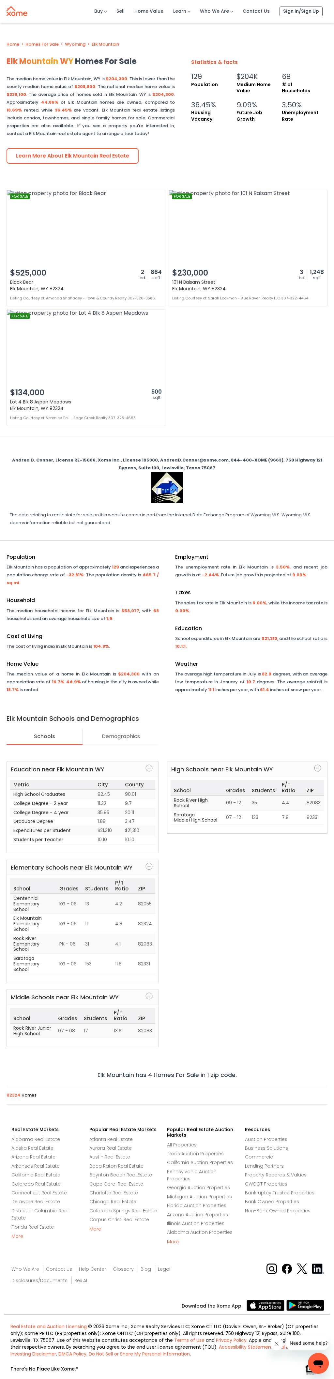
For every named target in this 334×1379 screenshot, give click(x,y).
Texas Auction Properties (195, 1153)
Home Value (148, 11)
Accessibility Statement (246, 1347)
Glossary (123, 1269)
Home (13, 44)
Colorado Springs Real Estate (123, 1210)
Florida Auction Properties (196, 1205)
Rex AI (80, 1280)
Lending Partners (264, 1166)
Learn (179, 11)
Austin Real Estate (109, 1157)
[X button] (302, 1268)
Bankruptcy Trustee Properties (279, 1193)
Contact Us (256, 11)
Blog (146, 1269)
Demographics (121, 736)
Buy (98, 11)
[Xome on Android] (305, 1304)
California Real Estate (35, 1175)
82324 (14, 1095)
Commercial (259, 1157)
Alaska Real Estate (32, 1148)
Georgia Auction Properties (198, 1187)
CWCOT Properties (266, 1184)
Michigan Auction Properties (199, 1196)
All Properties (182, 1145)
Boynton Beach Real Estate (120, 1175)
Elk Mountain (105, 44)
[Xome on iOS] (266, 1304)
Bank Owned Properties (272, 1201)
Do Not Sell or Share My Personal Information (139, 1354)
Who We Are (214, 11)
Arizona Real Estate (33, 1157)
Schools (44, 736)
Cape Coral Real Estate (116, 1184)
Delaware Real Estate (35, 1201)
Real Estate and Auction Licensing (48, 1326)
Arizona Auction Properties (197, 1214)
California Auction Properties (200, 1162)
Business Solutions (266, 1148)
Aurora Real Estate (110, 1148)
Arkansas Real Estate (35, 1166)
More (17, 1236)
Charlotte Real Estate (113, 1193)
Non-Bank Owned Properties (278, 1210)
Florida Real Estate (32, 1227)
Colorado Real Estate (36, 1184)
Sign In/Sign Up (301, 11)
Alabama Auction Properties (200, 1232)
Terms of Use (189, 1340)
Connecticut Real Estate (39, 1193)
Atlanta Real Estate (111, 1139)
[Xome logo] (17, 9)
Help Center (92, 1269)
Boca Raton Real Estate (116, 1166)
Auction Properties (266, 1139)
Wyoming (75, 44)
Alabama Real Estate (35, 1139)
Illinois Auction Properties (195, 1223)
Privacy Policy (231, 1340)
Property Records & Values (276, 1175)
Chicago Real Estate (112, 1201)
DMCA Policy (72, 1354)
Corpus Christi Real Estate (119, 1219)
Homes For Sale (42, 44)
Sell (120, 11)
